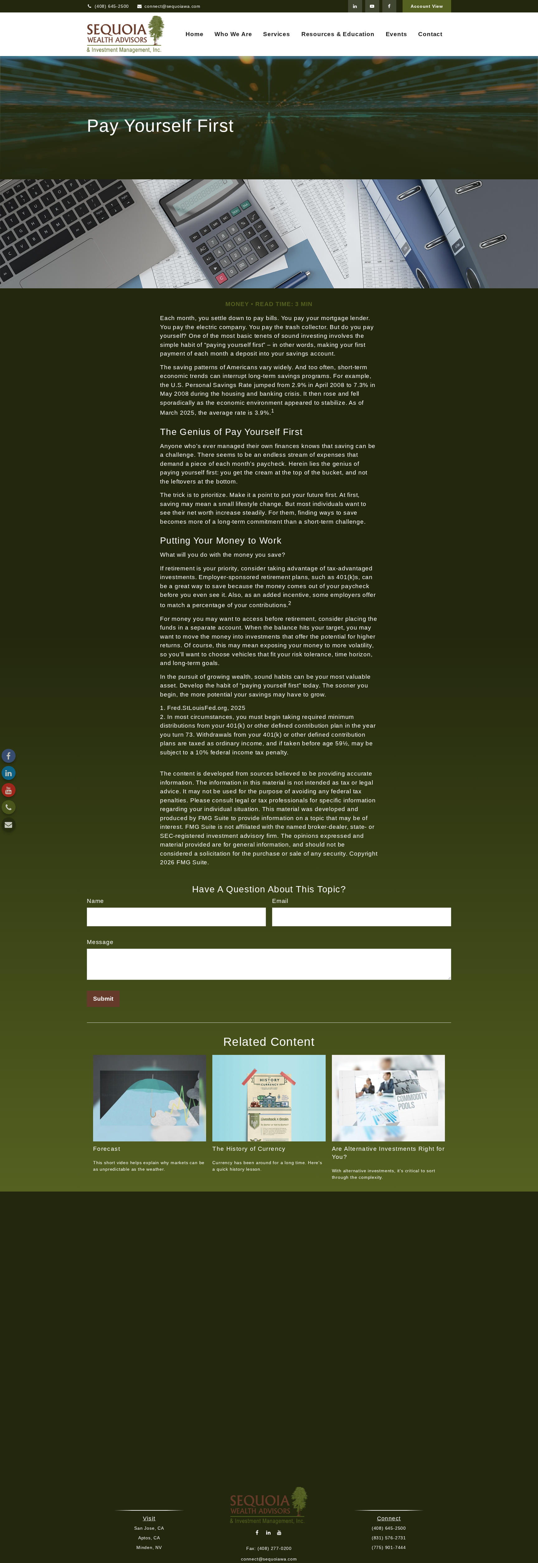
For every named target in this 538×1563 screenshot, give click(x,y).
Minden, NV (149, 1547)
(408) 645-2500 (112, 6)
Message (100, 942)
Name (95, 901)
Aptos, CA (149, 1537)
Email (280, 901)
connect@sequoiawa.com (172, 6)
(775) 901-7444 (389, 1547)
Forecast (106, 1148)
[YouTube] (372, 6)
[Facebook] (389, 6)
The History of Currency (249, 1148)
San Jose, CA (149, 1528)
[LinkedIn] (355, 6)
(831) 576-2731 (389, 1537)
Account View (427, 6)
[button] (194, 34)
